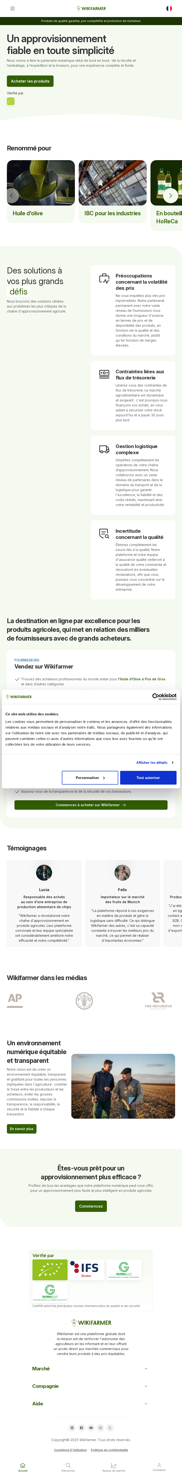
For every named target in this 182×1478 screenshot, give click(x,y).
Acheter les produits (30, 81)
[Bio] (50, 1269)
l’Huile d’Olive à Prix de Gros (141, 679)
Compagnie (45, 1386)
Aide (37, 1404)
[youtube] (91, 1428)
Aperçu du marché (113, 1470)
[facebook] (81, 1428)
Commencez (91, 1206)
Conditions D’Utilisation (70, 1450)
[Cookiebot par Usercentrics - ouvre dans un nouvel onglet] (156, 696)
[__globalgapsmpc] (123, 1269)
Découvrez (68, 1470)
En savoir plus (21, 1129)
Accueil (22, 1470)
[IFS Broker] (87, 1269)
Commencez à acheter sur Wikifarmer (88, 805)
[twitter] (110, 1428)
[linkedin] (72, 1428)
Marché (41, 1369)
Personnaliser (87, 777)
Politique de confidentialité (109, 1450)
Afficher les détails (152, 763)
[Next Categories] (170, 195)
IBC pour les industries (112, 213)
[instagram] (100, 1428)
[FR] (169, 8)
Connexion (159, 1470)
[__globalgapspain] (50, 1292)
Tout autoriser (148, 777)
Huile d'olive (28, 213)
